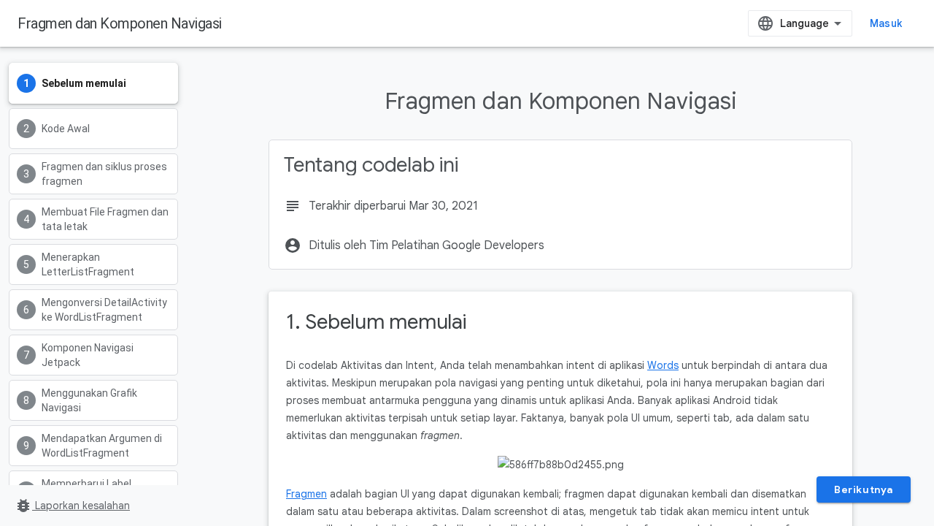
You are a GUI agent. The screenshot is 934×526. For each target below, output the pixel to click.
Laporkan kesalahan (72, 505)
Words (663, 365)
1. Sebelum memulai (376, 322)
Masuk (886, 23)
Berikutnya (863, 489)
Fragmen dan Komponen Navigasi (120, 23)
